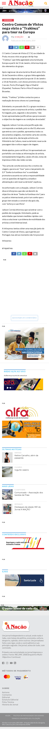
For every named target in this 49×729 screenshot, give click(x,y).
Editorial (6, 697)
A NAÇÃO (19, 37)
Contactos (7, 695)
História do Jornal (10, 704)
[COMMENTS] (38, 46)
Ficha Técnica (8, 702)
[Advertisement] (24, 287)
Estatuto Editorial (10, 700)
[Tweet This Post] (16, 46)
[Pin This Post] (27, 46)
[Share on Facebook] (10, 46)
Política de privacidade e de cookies (28, 716)
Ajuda (7, 716)
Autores (5, 692)
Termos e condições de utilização (26, 718)
